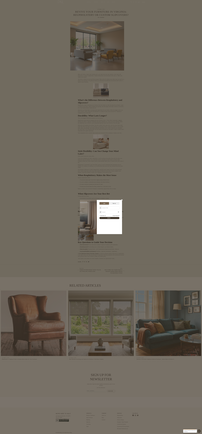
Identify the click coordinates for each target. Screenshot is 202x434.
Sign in (108, 217)
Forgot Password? (116, 215)
